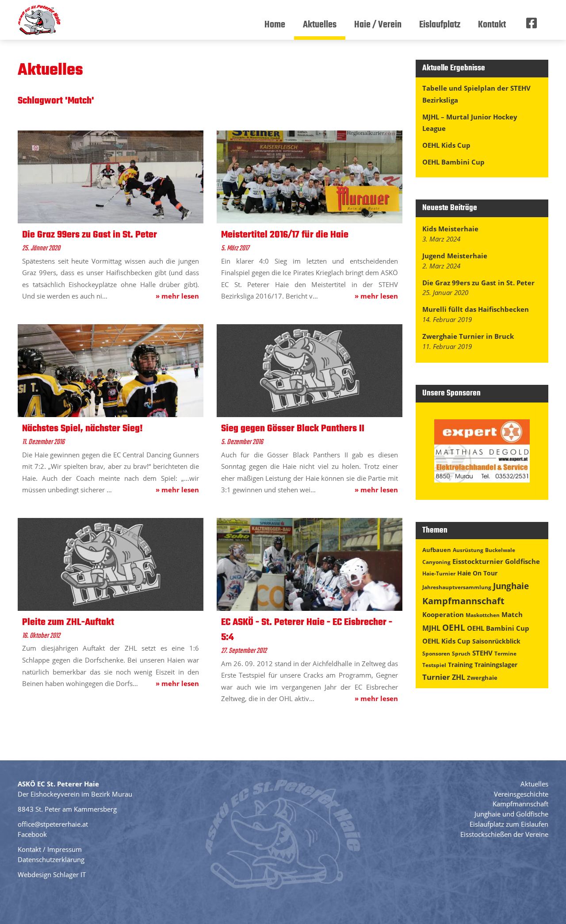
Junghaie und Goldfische (511, 813)
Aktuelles (534, 783)
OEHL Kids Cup (446, 145)
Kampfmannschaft (463, 601)
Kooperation (443, 614)
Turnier (436, 677)
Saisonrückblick (496, 641)
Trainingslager (495, 664)
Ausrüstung (468, 550)
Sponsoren (436, 653)
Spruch (461, 653)
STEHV (482, 652)
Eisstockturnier (477, 561)
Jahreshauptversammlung (456, 587)
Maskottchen (483, 615)
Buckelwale (500, 550)
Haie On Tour (477, 573)
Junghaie (511, 585)
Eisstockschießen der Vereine (504, 834)
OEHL (453, 627)
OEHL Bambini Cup (453, 161)
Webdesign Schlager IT (52, 874)
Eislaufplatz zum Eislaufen (509, 824)
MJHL (431, 628)
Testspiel (434, 665)
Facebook (32, 834)
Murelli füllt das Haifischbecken (475, 309)
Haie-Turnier (438, 573)
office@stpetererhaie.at (53, 824)
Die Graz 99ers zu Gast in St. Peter (478, 282)
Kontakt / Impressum (50, 849)
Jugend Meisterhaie (454, 255)
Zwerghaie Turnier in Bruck (468, 336)
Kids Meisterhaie (450, 228)
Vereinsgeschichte (521, 794)
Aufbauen (436, 550)
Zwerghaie (482, 678)
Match (512, 614)
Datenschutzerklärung (51, 859)
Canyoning (436, 562)
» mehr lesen (177, 295)
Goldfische (522, 561)
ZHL (458, 677)
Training (460, 664)
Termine (505, 653)
